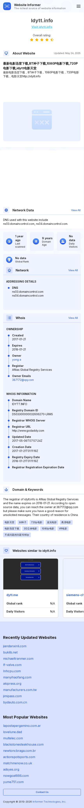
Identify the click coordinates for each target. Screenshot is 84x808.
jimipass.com (12, 696)
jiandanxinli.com (14, 646)
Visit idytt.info (41, 27)
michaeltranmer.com (18, 658)
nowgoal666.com (16, 776)
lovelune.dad (12, 732)
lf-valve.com (12, 665)
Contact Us (42, 792)
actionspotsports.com (19, 757)
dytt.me (12, 595)
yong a (16, 359)
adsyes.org (11, 769)
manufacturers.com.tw (20, 690)
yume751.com (13, 782)
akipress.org (12, 683)
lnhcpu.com (12, 671)
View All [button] (75, 210)
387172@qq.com (23, 379)
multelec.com (13, 738)
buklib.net (10, 652)
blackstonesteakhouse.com (23, 744)
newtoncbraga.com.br (19, 751)
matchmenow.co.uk (17, 763)
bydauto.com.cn (15, 702)
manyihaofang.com (17, 677)
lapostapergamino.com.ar (22, 726)
